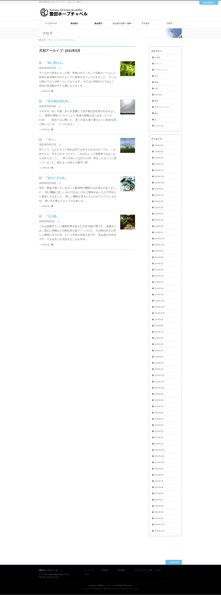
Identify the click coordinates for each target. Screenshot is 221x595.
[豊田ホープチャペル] (63, 14)
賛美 (156, 101)
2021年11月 (159, 456)
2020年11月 (159, 531)
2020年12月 (159, 524)
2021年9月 (159, 469)
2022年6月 (159, 413)
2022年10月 (159, 388)
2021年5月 (159, 493)
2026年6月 (159, 152)
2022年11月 (159, 382)
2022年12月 (159, 375)
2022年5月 (159, 419)
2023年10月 (159, 313)
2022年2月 (159, 437)
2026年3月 (159, 164)
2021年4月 (159, 500)
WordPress (97, 589)
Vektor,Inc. (125, 589)
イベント (158, 64)
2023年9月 (159, 319)
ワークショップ (161, 70)
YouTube (158, 95)
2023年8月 (159, 326)
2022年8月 (159, 400)
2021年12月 (159, 450)
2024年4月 (159, 282)
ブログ (87, 574)
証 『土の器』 (49, 216)
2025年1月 (159, 232)
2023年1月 (159, 369)
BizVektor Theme (111, 589)
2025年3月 (159, 220)
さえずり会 (159, 126)
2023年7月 (159, 332)
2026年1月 (159, 170)
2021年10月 (159, 462)
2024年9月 (159, 251)
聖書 (156, 82)
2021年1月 (159, 518)
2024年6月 (159, 270)
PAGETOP (175, 562)
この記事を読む (45, 91)
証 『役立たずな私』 (53, 178)
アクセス (157, 570)
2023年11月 (159, 307)
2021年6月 (159, 487)
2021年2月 (159, 512)
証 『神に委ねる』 (52, 62)
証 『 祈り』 (48, 139)
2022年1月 (159, 444)
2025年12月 (159, 176)
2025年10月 (159, 183)
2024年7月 (159, 263)
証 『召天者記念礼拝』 (55, 101)
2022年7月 (159, 406)
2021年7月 (159, 481)
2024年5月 (159, 276)
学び (156, 76)
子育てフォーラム (162, 107)
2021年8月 (159, 475)
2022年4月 (159, 425)
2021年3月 (159, 506)
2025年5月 (159, 208)
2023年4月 (159, 351)
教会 (156, 113)
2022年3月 (159, 431)
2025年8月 (159, 189)
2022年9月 (159, 394)
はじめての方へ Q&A (143, 570)
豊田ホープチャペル (107, 585)
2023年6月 (159, 338)
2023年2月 (159, 363)
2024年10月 (159, 245)
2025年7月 (159, 195)
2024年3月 (159, 288)
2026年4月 (159, 158)
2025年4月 (159, 214)
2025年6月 (159, 201)
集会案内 (121, 570)
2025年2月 (159, 226)
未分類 (157, 57)
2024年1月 (159, 295)
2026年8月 (159, 145)
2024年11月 (159, 239)
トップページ (89, 570)
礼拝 (156, 89)
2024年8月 (159, 257)
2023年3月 (159, 357)
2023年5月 (159, 344)
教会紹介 (104, 570)
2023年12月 (159, 301)
